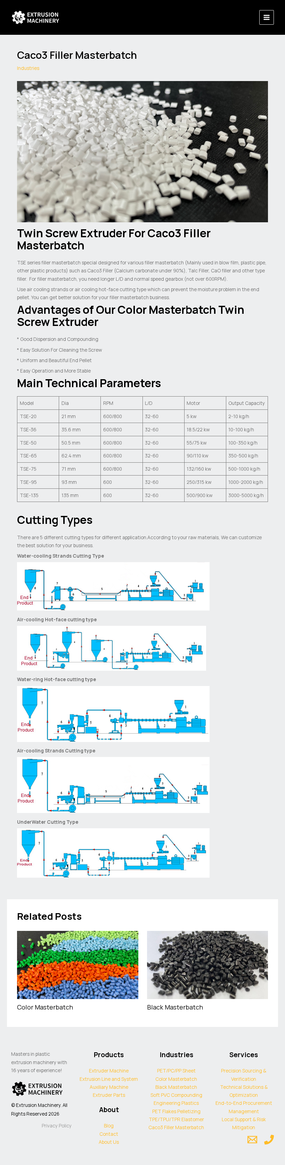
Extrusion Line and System (109, 1079)
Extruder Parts (109, 1095)
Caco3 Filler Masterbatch (176, 1127)
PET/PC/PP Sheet (176, 1070)
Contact (108, 1134)
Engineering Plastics (176, 1103)
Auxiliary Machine (109, 1087)
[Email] (252, 1139)
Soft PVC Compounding (176, 1095)
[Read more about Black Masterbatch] (207, 964)
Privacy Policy (57, 1126)
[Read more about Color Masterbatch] (77, 964)
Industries (28, 68)
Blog (109, 1125)
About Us (109, 1142)
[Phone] (269, 1139)
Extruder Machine (109, 1070)
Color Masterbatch (45, 1007)
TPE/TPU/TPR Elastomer (176, 1119)
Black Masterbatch (175, 1007)
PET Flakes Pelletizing (176, 1111)
